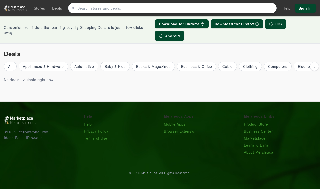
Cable (227, 66)
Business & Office (196, 66)
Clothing (250, 66)
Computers (278, 66)
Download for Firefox (235, 23)
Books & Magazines (153, 66)
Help (88, 124)
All (10, 66)
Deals (57, 8)
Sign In (305, 8)
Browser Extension (180, 131)
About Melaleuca (258, 152)
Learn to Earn (256, 145)
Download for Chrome (180, 23)
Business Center (258, 131)
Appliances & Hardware (43, 66)
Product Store (256, 124)
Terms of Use (96, 138)
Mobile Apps (175, 124)
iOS (279, 23)
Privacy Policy (96, 131)
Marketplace (255, 138)
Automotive (84, 66)
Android (172, 35)
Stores (40, 8)
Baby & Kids (115, 66)
